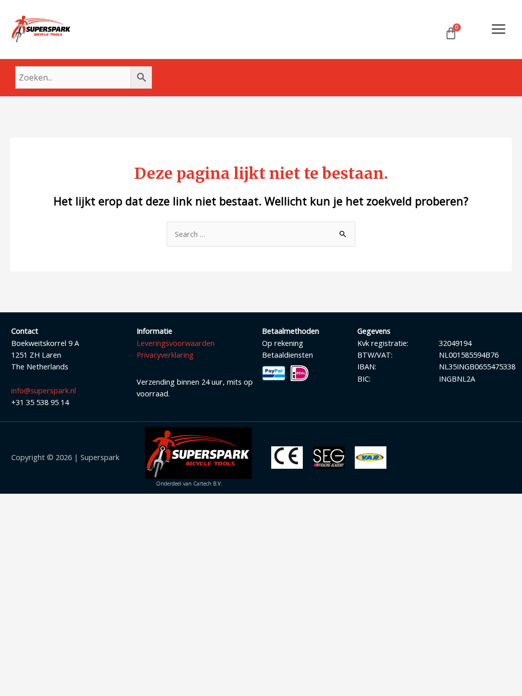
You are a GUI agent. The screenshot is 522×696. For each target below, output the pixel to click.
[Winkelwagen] (451, 33)
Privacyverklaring (165, 355)
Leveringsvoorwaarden (176, 343)
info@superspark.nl (43, 390)
